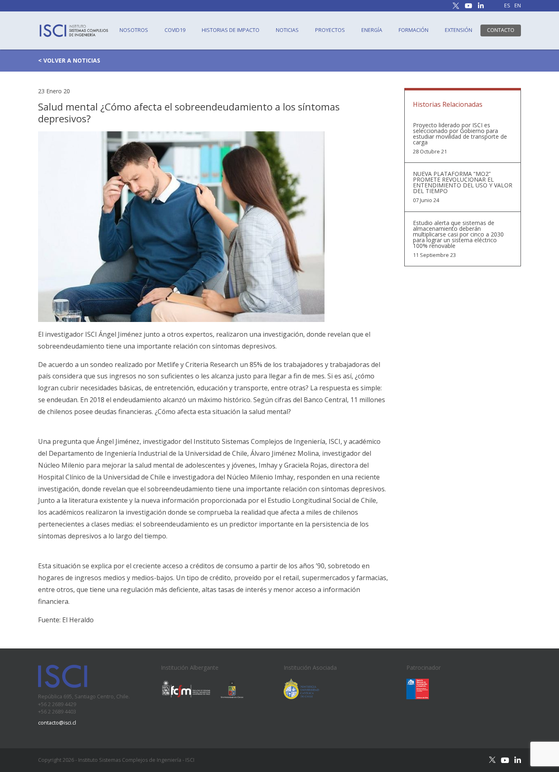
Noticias (287, 30)
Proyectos (330, 30)
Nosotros (133, 30)
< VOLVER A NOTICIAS (69, 60)
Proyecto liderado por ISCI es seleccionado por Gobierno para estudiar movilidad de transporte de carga (460, 133)
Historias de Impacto (230, 30)
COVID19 (175, 30)
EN (517, 6)
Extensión (458, 30)
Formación (413, 30)
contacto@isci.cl (57, 722)
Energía (371, 30)
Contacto (500, 30)
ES (507, 6)
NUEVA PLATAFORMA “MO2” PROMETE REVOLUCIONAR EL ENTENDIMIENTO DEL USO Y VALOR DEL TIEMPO (462, 182)
